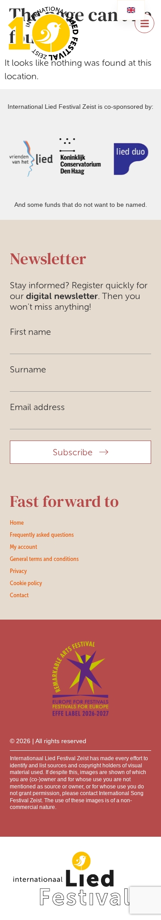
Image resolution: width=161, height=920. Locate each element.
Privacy (18, 570)
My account (23, 546)
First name (30, 331)
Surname (28, 369)
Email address (37, 406)
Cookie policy (26, 582)
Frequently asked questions (42, 534)
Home (17, 522)
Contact (19, 595)
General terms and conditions (44, 558)
